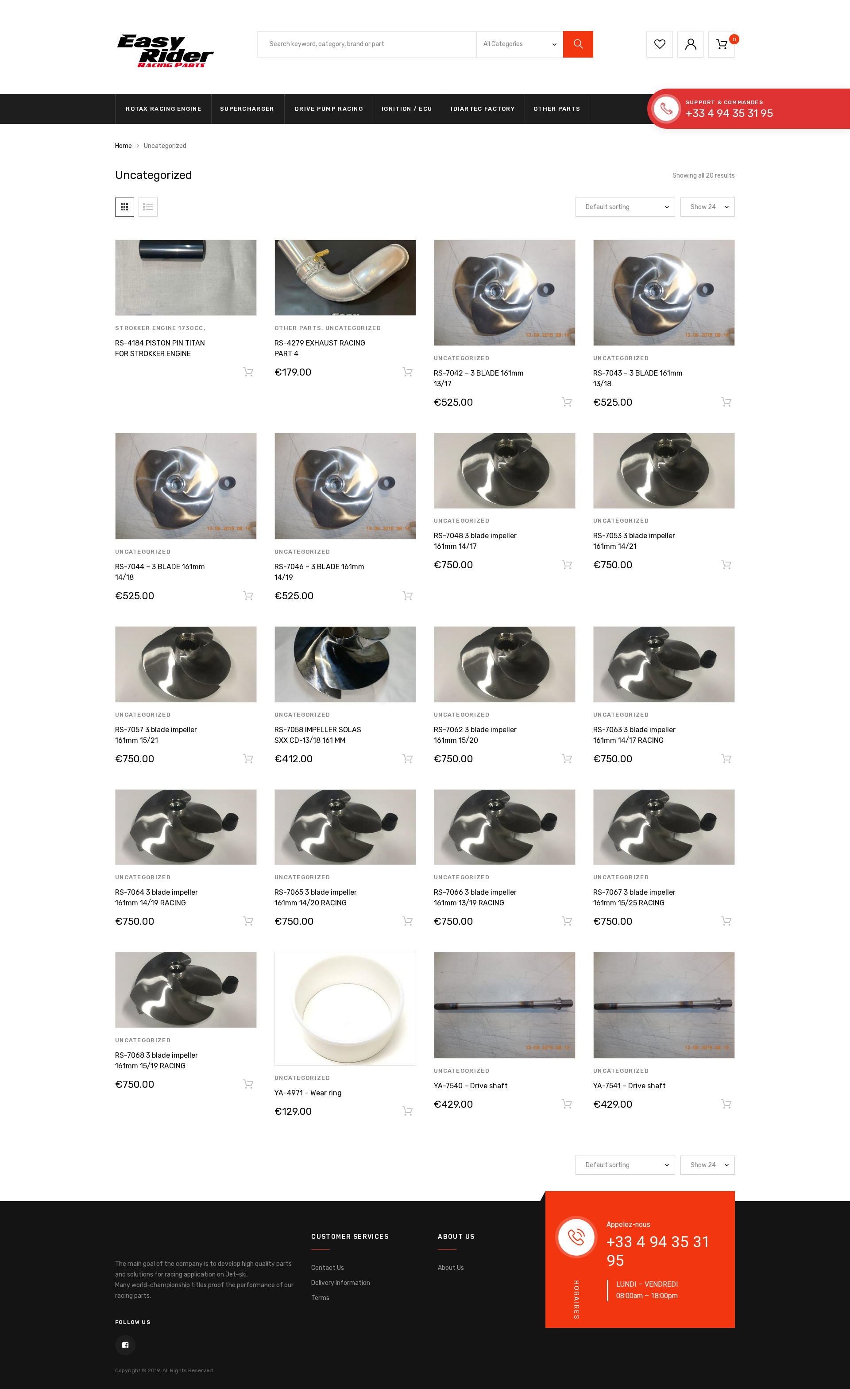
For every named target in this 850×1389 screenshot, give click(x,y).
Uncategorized (353, 328)
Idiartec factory (483, 108)
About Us (451, 1268)
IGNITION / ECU (407, 108)
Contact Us (327, 1268)
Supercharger (247, 108)
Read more (248, 373)
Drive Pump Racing (328, 108)
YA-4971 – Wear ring (308, 1093)
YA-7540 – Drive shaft (471, 1086)
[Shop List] (148, 207)
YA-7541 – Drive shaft (629, 1086)
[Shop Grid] (124, 207)
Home (123, 146)
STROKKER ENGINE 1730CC (159, 328)
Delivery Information (340, 1283)
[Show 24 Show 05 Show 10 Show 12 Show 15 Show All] (707, 207)
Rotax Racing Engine (162, 108)
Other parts (556, 108)
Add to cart (407, 373)
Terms (320, 1298)
